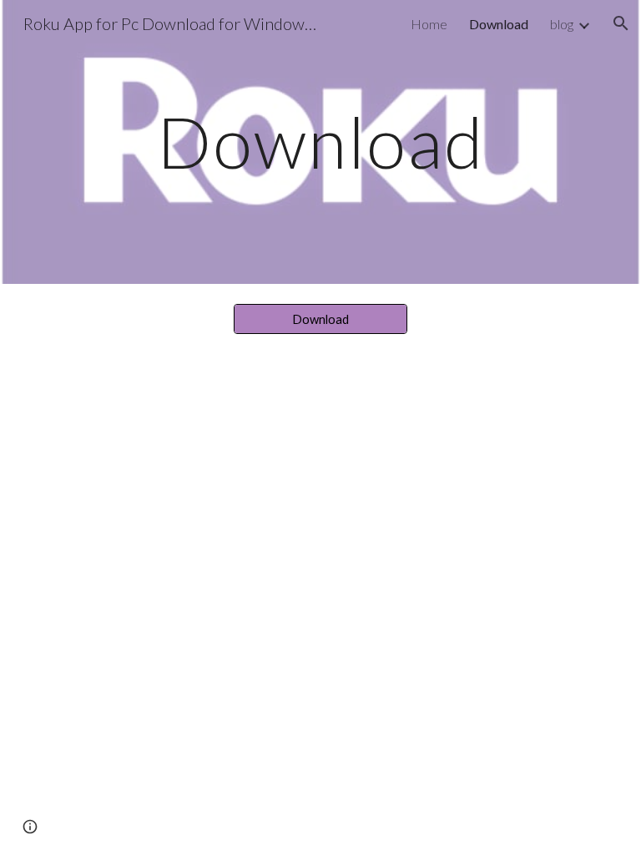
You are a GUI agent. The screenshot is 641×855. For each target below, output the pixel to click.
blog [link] (561, 24)
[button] (621, 23)
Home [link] (429, 24)
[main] (320, 141)
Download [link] (498, 24)
